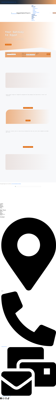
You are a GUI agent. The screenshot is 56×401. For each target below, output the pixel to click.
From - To (24, 53)
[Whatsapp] (3, 398)
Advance (37, 53)
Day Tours (33, 6)
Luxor (34, 9)
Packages (33, 14)
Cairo (34, 7)
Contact (33, 17)
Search (48, 54)
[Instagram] (6, 398)
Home (32, 5)
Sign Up (33, 20)
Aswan (34, 10)
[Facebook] (1, 398)
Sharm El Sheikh (36, 12)
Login (33, 19)
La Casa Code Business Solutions (16, 183)
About (33, 16)
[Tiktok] (8, 398)
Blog (32, 18)
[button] (52, 13)
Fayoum (34, 13)
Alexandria (1, 211)
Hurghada (34, 11)
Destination (9, 53)
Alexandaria (35, 8)
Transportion (34, 15)
